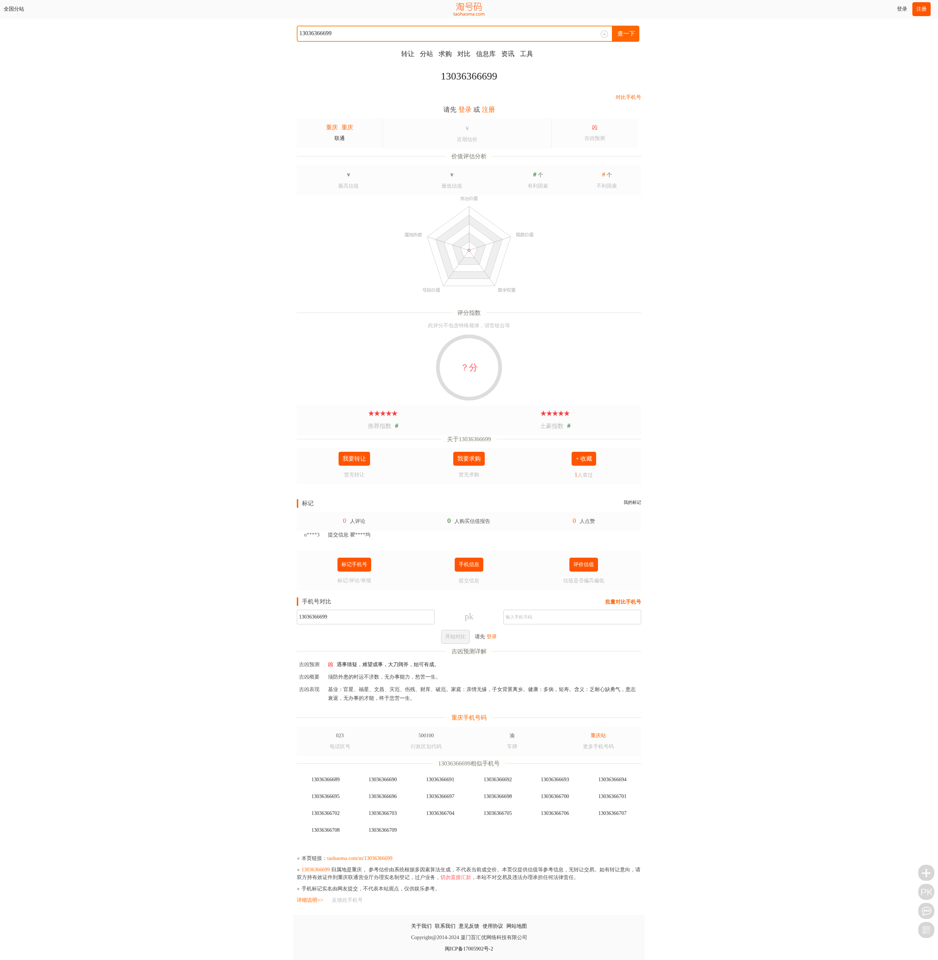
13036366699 (469, 76)
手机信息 (469, 564)
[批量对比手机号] (926, 892)
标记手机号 (354, 564)
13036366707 (612, 813)
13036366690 (383, 779)
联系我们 (445, 926)
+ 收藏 (584, 458)
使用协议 (493, 926)
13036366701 (612, 796)
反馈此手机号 (347, 900)
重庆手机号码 (469, 718)
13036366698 (498, 796)
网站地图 (516, 926)
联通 (340, 138)
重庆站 (598, 735)
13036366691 (440, 779)
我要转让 (354, 458)
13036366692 (498, 779)
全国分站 (14, 9)
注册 (921, 9)
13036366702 (325, 813)
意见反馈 (469, 926)
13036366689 (325, 779)
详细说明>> (310, 900)
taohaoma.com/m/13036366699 (359, 858)
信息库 (486, 54)
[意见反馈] (926, 911)
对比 (463, 54)
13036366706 (555, 813)
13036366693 (555, 779)
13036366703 (383, 813)
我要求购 (469, 458)
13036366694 (612, 779)
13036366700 (555, 796)
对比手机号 (628, 97)
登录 (902, 9)
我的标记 (632, 502)
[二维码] (926, 930)
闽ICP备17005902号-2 (469, 949)
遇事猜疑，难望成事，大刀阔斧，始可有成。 (388, 664)
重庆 (332, 127)
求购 (445, 54)
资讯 (507, 54)
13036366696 (383, 796)
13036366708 (325, 830)
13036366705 (498, 813)
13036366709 (383, 830)
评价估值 (583, 564)
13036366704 (440, 813)
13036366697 (440, 796)
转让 (407, 54)
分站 (426, 54)
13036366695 (325, 796)
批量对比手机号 (623, 602)
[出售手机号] (926, 873)
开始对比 (455, 636)
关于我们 (421, 926)
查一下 (626, 33)
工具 (526, 54)
